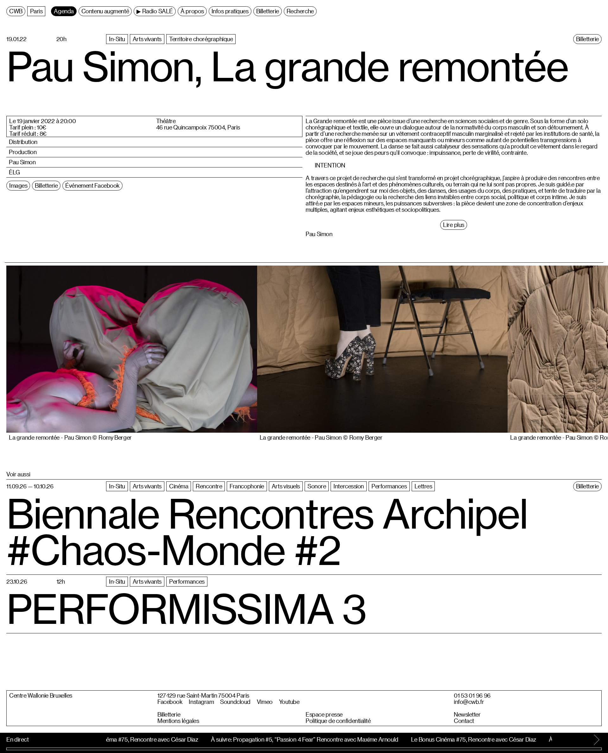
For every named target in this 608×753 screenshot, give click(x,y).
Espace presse (324, 714)
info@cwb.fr (469, 702)
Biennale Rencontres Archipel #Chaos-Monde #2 (267, 531)
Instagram (201, 702)
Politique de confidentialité (338, 721)
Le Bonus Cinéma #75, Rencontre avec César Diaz (131, 739)
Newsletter (467, 714)
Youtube (289, 702)
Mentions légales (178, 721)
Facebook (169, 702)
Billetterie (168, 714)
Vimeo (265, 702)
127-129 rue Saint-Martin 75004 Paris (203, 695)
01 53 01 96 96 (472, 695)
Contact (464, 721)
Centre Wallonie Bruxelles (40, 695)
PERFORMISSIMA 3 (186, 608)
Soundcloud (235, 702)
